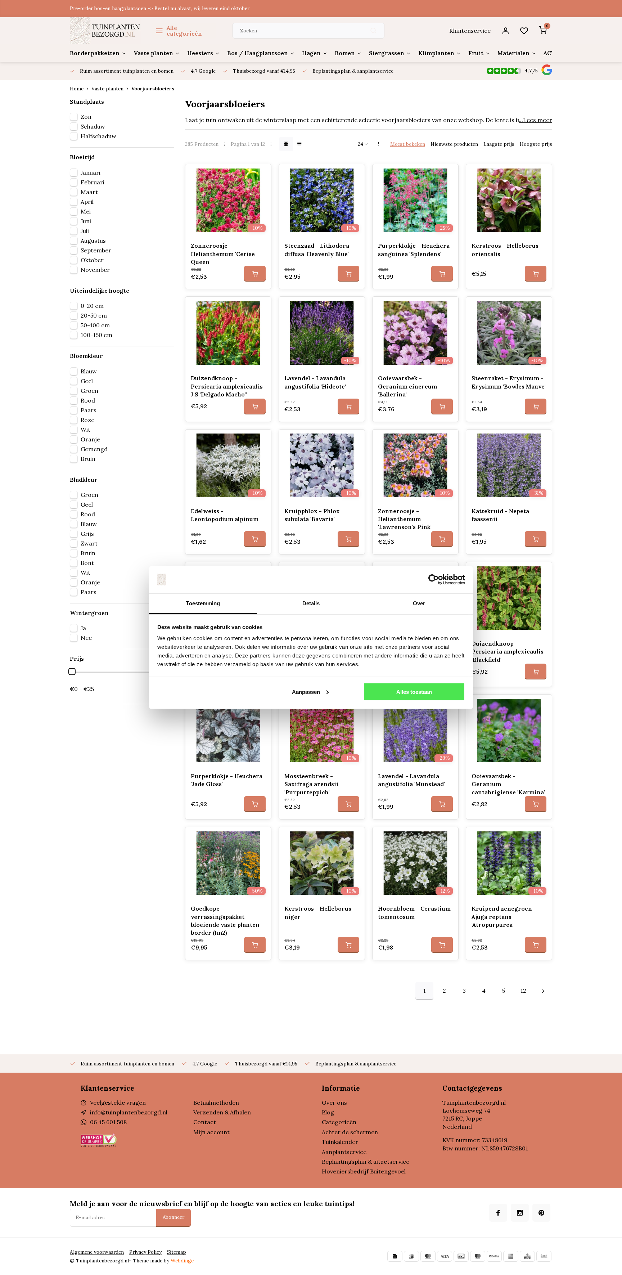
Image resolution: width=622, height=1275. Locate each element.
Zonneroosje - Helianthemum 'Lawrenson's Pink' (405, 519)
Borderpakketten (95, 53)
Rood (88, 400)
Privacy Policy (145, 1252)
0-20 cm (92, 305)
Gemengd (94, 449)
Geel (87, 381)
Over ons (334, 1102)
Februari (92, 182)
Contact (204, 1122)
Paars (88, 410)
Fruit (475, 53)
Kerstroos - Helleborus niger (317, 912)
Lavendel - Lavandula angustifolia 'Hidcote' (315, 382)
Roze (87, 419)
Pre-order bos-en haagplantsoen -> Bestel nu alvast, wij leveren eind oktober (159, 8)
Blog (328, 1112)
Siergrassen (386, 53)
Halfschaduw (98, 136)
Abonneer (173, 1217)
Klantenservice (470, 30)
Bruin (88, 458)
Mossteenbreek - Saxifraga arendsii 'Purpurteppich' (311, 784)
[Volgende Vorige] (543, 991)
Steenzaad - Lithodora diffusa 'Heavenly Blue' (316, 249)
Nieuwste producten (454, 144)
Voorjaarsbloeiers (152, 88)
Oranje (90, 439)
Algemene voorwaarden (97, 1252)
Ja (83, 628)
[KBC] (527, 1256)
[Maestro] (477, 1256)
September (96, 250)
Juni (86, 221)
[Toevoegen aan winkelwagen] (255, 274)
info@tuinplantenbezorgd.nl (128, 1112)
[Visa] (444, 1256)
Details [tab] (311, 603)
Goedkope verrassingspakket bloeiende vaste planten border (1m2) (225, 920)
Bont (87, 562)
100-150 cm (96, 334)
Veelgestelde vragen (118, 1102)
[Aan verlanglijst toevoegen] (260, 175)
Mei (86, 211)
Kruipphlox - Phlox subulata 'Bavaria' (312, 514)
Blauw (89, 371)
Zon (86, 116)
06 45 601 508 (108, 1122)
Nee (86, 637)
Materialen (513, 53)
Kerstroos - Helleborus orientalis (505, 249)
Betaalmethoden (216, 1102)
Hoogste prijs (536, 144)
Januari (90, 172)
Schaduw (93, 126)
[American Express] (510, 1256)
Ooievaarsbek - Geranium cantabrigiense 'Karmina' (508, 784)
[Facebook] (498, 1213)
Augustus (93, 240)
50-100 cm (95, 325)
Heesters (200, 53)
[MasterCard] (428, 1256)
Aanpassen (306, 691)
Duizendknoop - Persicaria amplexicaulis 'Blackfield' (508, 651)
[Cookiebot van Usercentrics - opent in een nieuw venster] (433, 579)
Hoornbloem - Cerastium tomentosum (414, 912)
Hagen (311, 53)
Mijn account (211, 1132)
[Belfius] (494, 1256)
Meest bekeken (407, 144)
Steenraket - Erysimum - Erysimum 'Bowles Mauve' (509, 382)
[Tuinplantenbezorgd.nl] (105, 30)
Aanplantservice (344, 1151)
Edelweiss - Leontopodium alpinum (224, 514)
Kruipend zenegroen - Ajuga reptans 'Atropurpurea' (504, 916)
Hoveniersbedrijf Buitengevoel (364, 1171)
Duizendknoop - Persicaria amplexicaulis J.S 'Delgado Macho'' (227, 386)
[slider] (72, 671)
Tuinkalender (340, 1141)
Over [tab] (419, 603)
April (87, 201)
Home (77, 88)
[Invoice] (394, 1256)
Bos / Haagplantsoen (257, 53)
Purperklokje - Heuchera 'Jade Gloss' (226, 779)
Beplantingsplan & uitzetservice (365, 1161)
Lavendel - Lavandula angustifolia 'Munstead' (411, 779)
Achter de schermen (350, 1132)
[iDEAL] (411, 1256)
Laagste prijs (498, 144)
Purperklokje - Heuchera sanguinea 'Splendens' (414, 249)
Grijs (87, 533)
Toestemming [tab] (203, 603)
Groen (89, 390)
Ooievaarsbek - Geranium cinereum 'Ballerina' (407, 386)
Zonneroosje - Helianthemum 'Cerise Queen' (223, 253)
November (95, 269)
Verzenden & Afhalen (222, 1112)
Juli (85, 230)
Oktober (92, 260)
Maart (89, 192)
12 (523, 990)
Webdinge (182, 1260)
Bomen (345, 53)
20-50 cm (94, 315)
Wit (85, 429)
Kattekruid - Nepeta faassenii (500, 514)
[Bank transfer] (543, 1256)
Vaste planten (153, 53)
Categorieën (339, 1122)
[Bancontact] (461, 1256)
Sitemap (176, 1252)
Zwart (89, 543)
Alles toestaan (414, 691)
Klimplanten (436, 53)
